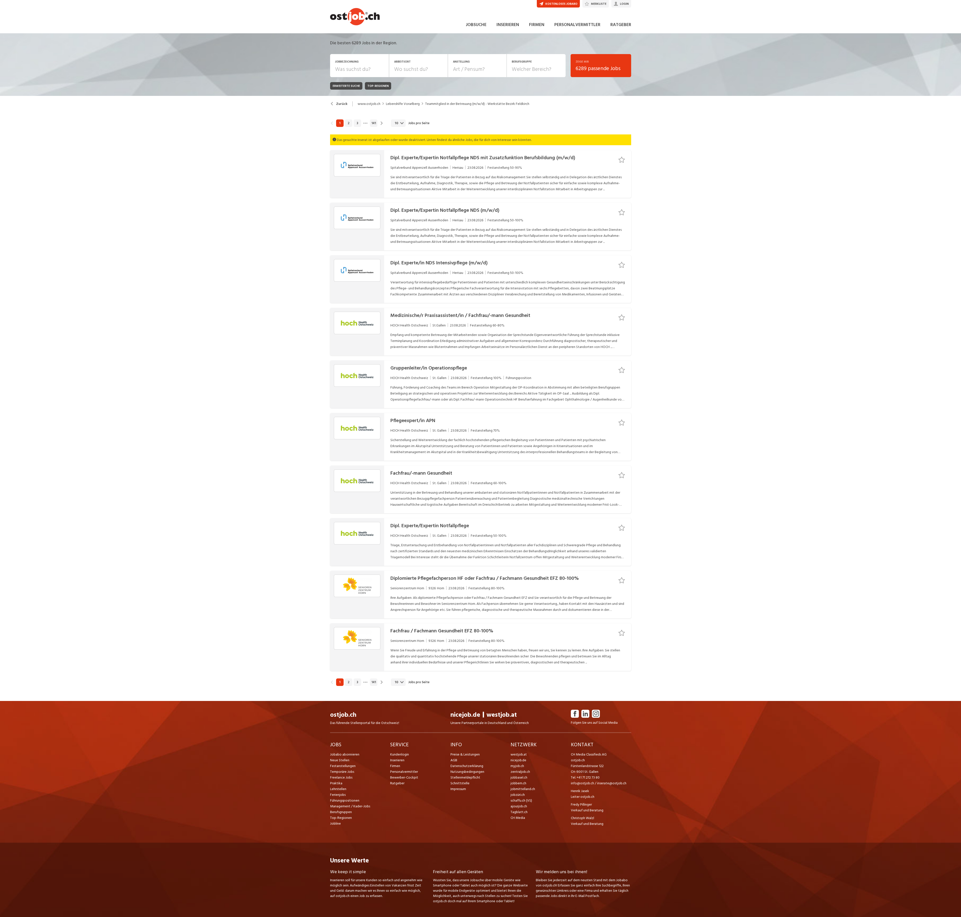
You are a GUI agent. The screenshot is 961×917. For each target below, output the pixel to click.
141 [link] (373, 123)
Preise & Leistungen (465, 754)
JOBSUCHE (476, 24)
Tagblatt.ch (519, 812)
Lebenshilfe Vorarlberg (403, 104)
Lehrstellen (338, 789)
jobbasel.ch (519, 777)
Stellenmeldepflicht (465, 777)
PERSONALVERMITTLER (577, 24)
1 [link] (339, 123)
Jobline (335, 823)
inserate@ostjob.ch (611, 783)
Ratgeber (397, 783)
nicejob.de (465, 715)
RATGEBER (620, 24)
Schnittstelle (459, 783)
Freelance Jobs (341, 777)
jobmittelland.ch (523, 789)
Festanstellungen (343, 766)
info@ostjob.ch (582, 783)
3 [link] (357, 123)
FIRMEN (536, 24)
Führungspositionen (344, 800)
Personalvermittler (404, 772)
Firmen (395, 766)
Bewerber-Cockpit (404, 777)
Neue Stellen (339, 760)
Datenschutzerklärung (466, 766)
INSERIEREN (508, 24)
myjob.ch (517, 766)
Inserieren (397, 760)
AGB (453, 760)
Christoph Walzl (582, 818)
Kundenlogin (399, 754)
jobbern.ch (518, 783)
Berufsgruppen (341, 812)
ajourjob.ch (519, 806)
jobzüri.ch (518, 795)
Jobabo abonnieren (344, 754)
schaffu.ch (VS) (521, 800)
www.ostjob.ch (369, 104)
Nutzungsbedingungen (467, 772)
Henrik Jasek (580, 791)
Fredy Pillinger (581, 804)
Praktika (336, 783)
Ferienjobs (338, 795)
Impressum (458, 789)
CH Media (518, 818)
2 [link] (348, 123)
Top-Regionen (341, 818)
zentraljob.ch (520, 772)
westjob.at (502, 715)
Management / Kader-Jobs (350, 806)
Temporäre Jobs (342, 772)
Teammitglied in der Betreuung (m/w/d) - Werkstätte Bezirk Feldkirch (477, 104)
